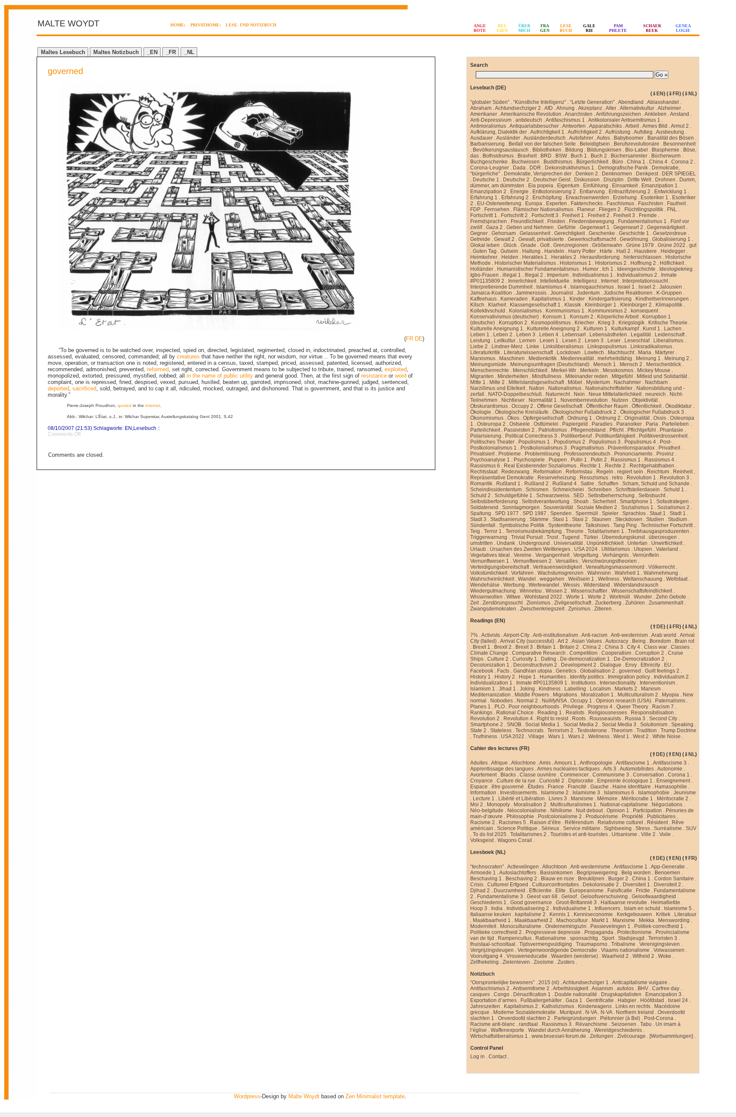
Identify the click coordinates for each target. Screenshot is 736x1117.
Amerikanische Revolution (530, 114)
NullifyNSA (554, 701)
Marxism (651, 689)
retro (617, 478)
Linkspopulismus (607, 346)
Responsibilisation (652, 713)
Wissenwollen (486, 597)
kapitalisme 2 (530, 914)
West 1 (621, 736)
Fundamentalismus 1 (642, 221)
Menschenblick (663, 364)
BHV (643, 988)
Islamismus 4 (551, 287)
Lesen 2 (571, 341)
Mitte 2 (497, 382)
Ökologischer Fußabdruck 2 (584, 412)
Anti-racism (594, 635)
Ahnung (565, 108)
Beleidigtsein (595, 144)
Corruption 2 (649, 653)
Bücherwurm (666, 156)
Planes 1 (480, 707)
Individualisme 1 (572, 908)
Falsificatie (619, 891)
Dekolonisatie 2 (601, 885)
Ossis (659, 418)
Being (639, 641)
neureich (655, 394)
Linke (532, 346)
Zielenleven (516, 962)
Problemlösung (542, 454)
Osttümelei (546, 424)
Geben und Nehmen (530, 227)
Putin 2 (599, 460)
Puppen (558, 460)
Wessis (571, 585)
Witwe (513, 597)
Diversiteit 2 (667, 885)
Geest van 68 (542, 896)
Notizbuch (482, 974)
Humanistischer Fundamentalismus (538, 269)
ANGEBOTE (480, 28)
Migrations (565, 695)
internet (152, 405)
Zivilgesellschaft (572, 603)
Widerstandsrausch (636, 585)
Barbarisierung (487, 144)
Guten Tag (485, 251)
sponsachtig (584, 938)
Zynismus (579, 609)
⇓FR (673, 94)
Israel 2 (647, 287)
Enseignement (673, 781)
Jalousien (670, 287)
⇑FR (689, 858)
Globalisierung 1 (671, 239)
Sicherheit (604, 501)
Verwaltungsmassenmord (615, 567)
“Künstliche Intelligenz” (539, 102)
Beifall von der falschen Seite (542, 144)
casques (480, 994)
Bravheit (527, 156)
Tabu (646, 1024)
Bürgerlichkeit (592, 162)
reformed (158, 369)
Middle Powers (532, 695)
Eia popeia (540, 186)
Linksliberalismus (563, 346)
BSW (561, 156)
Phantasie (671, 430)
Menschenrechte (489, 370)
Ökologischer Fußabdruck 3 (652, 412)
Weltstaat (676, 579)
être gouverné (508, 787)
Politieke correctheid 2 (496, 932)
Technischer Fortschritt (667, 525)
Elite (560, 891)
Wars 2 (576, 736)
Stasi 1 (560, 519)
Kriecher (584, 323)
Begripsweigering (597, 873)
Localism (600, 689)
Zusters (566, 962)
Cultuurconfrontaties (555, 885)
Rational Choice (515, 713)
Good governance (531, 902)
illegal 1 (512, 275)
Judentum (588, 293)
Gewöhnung (634, 239)
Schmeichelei (568, 490)
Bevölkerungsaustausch (501, 150)
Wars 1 (556, 736)
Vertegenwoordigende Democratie (557, 950)
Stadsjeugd (631, 938)
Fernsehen (496, 209)
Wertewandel (544, 585)
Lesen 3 (594, 341)
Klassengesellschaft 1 (535, 305)
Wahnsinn (599, 573)
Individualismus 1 (592, 275)
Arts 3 (609, 769)
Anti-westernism (629, 635)
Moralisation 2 (530, 805)
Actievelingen (523, 867)
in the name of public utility (220, 375)
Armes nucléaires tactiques (568, 769)
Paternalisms (670, 701)
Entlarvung (592, 192)
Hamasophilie (671, 787)
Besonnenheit (679, 144)
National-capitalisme (624, 805)
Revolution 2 (485, 719)
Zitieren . (604, 609)
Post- (666, 442)
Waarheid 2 (615, 956)
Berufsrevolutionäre (636, 144)
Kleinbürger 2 (636, 305)
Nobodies (501, 701)
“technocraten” (487, 867)
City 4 (633, 647)
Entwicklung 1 (670, 192)
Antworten (574, 126)
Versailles (566, 561)
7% (474, 635)
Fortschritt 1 (483, 215)
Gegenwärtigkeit (666, 227)
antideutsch (528, 120)
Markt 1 (600, 920)
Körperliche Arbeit (617, 317)
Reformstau (579, 472)
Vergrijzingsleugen (492, 950)
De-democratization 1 (585, 659)
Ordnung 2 (608, 418)
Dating (548, 659)
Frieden (556, 221)
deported (58, 388)
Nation (536, 388)
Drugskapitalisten (621, 994)
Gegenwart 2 (628, 227)
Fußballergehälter (541, 1000)
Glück (510, 245)
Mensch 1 (604, 364)
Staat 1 (658, 513)
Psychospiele (529, 460)
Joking (527, 689)
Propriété (632, 816)
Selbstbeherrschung (611, 495)
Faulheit (676, 203)
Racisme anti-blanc (492, 1024)
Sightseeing (618, 828)
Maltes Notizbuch (116, 52)
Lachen (672, 329)
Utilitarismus (615, 549)
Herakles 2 (563, 257)
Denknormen (617, 174)
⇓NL (689, 94)
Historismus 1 (575, 263)
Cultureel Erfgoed (507, 885)
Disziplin (614, 180)
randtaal (528, 1024)
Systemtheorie (564, 525)
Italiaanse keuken (490, 914)
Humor (590, 269)
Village (536, 736)
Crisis (476, 885)
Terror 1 (493, 531)
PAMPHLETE (618, 28)
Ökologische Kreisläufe (522, 412)
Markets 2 (626, 689)
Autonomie (669, 769)
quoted (125, 405)
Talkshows (597, 525)
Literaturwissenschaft (528, 352)
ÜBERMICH (524, 28)
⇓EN (658, 94)
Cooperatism (616, 653)
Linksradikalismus (651, 346)
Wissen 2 (556, 591)
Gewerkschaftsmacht (592, 239)
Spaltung (480, 513)
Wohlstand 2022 (543, 597)
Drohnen (665, 180)
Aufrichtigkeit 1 (547, 132)
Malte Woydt (303, 1096)
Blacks (508, 775)
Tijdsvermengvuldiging (545, 944)
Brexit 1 (481, 647)
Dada (519, 168)
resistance (374, 375)
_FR (171, 52)
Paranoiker (629, 424)
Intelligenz (585, 281)
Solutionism (653, 724)
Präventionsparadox (631, 448)
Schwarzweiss (552, 495)
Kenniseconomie (593, 914)
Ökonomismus (486, 418)
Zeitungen (601, 1036)
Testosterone (592, 730)
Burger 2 (618, 879)
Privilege (573, 707)
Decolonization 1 (489, 665)
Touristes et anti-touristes (579, 834)
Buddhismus (557, 162)
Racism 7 (663, 707)
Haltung (531, 251)
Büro (617, 162)
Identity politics (587, 677)
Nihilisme (561, 810)
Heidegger (673, 251)
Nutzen (620, 400)
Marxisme (582, 799)
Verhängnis (615, 555)
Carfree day (665, 988)
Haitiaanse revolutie (624, 902)
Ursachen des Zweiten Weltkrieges (530, 549)
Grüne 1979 (640, 245)
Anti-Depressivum (491, 120)
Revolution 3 (674, 478)
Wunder (643, 597)
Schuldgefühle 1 (513, 495)
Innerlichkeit (522, 281)
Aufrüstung (617, 132)
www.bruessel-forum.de (559, 1036)
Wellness (608, 579)
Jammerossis (531, 293)
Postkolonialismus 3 (543, 448)
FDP (475, 209)
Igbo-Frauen (484, 275)
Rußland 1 (508, 484)
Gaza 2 (494, 227)
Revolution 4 (518, 719)
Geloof (569, 896)
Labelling (575, 689)
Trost (552, 537)
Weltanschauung (642, 579)
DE (419, 338)
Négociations (667, 805)
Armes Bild (654, 126)
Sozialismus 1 (637, 507)
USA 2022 (512, 736)
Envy (631, 665)
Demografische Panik (623, 168)
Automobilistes (637, 769)
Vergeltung (585, 555)
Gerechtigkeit (569, 233)
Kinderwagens (595, 1006)
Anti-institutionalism (555, 635)
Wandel (527, 579)
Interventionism (657, 683)
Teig (475, 531)
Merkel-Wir (563, 370)
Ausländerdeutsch (544, 138)
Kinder (577, 299)
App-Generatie (668, 867)
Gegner (479, 233)
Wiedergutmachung (493, 591)
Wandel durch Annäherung (559, 1030)
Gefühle (567, 227)
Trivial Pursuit (527, 537)
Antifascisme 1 (633, 763)
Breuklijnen (591, 879)
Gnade (528, 245)
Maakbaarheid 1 (492, 920)
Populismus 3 (605, 442)
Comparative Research (539, 653)
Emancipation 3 (663, 994)
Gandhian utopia (532, 671)
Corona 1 (679, 775)
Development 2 (578, 665)
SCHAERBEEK (652, 28)
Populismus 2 (569, 442)
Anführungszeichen (618, 114)
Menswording (674, 920)
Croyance (481, 781)
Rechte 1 (590, 466)
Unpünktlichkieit (605, 543)
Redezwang (515, 472)
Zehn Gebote (671, 597)
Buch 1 (579, 156)
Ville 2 (648, 834)
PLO (499, 707)
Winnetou (531, 591)
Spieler (610, 513)
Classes (680, 647)
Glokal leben (485, 245)
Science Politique (517, 828)
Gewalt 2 (504, 239)
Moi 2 (476, 805)
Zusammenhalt (666, 603)
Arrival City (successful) (527, 641)
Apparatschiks (605, 126)
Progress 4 (599, 707)
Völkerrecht (661, 567)
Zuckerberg (608, 603)
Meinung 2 (676, 358)
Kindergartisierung (610, 299)
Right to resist (552, 719)
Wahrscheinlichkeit (492, 579)
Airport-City (516, 635)
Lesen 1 (549, 341)
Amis (545, 763)
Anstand (679, 114)
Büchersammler (629, 156)
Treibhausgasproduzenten (658, 531)
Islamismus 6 (619, 793)
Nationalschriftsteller (608, 388)
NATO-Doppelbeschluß (515, 394)
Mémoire (607, 799)
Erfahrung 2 (515, 197)
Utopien (643, 549)
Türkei (591, 537)
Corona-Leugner (489, 168)
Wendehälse (485, 585)
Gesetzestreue (670, 233)
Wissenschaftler (589, 591)
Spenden (561, 513)
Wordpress (247, 1096)
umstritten (481, 543)
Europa (533, 203)
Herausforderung (600, 257)
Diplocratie (580, 781)
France (556, 787)
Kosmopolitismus (551, 323)
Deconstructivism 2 (535, 665)
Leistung (480, 341)
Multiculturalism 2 (638, 695)
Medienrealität (577, 358)
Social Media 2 (581, 724)
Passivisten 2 (519, 430)
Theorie (575, 531)
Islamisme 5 (678, 908)
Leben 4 (548, 335)
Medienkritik (543, 358)
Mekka (646, 920)
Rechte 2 (615, 466)
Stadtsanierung (508, 519)
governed (65, 71)
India (497, 908)
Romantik (481, 484)
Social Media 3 (619, 724)
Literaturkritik (485, 352)
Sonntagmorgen (521, 507)
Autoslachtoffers (517, 873)
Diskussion (587, 180)
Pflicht (617, 430)
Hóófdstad (652, 1000)
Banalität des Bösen (670, 138)
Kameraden (514, 299)
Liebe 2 (479, 346)
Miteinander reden (586, 376)
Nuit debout (589, 810)
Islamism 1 (482, 689)
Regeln (604, 472)
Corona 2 (682, 162)
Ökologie (480, 412)
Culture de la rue (516, 781)
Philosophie (520, 816)
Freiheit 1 (573, 215)
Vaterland (667, 549)
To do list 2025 (489, 834)
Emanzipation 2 (488, 192)
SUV (691, 828)
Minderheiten (512, 376)
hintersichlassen (642, 257)
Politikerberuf (576, 436)
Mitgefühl (622, 376)
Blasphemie (665, 150)
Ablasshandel (663, 102)
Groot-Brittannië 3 (576, 902)
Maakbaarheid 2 (533, 920)
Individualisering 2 (527, 908)
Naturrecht (558, 394)
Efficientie (540, 891)
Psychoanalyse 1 (490, 460)
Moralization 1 (597, 695)
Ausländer (508, 138)
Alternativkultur (637, 108)
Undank (506, 543)
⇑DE (658, 627)
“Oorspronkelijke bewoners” (502, 982)
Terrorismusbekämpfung (534, 531)
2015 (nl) (548, 982)
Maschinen (512, 358)
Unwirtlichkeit (666, 543)
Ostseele (519, 424)
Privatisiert (482, 454)
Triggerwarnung (488, 537)
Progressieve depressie (553, 932)
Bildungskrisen (604, 150)
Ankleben (655, 114)
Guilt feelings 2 (662, 671)
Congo (501, 994)
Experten (556, 203)
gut (692, 245)
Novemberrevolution (584, 400)
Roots (579, 719)
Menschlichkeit (530, 370)
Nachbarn (656, 382)
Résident (657, 822)
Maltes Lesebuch (63, 52)
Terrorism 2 (560, 730)
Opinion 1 (618, 810)
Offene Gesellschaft (559, 406)
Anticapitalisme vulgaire (639, 982)
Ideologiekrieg (676, 269)
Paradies (602, 424)
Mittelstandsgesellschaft (536, 382)
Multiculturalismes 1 (573, 805)
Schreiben (600, 490)
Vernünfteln (645, 555)
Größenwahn (607, 245)
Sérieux (550, 828)
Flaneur (586, 209)
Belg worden (636, 873)
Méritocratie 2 (672, 799)
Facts (503, 671)
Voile (665, 834)
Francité (577, 787)
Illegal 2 (534, 275)
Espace (479, 787)
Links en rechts (632, 1006)
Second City (663, 719)
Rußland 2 (536, 484)
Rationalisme (550, 938)
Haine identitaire (631, 787)
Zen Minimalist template (375, 1096)
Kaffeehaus (483, 299)
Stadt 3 (478, 519)
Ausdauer (481, 138)
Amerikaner (483, 114)
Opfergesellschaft (543, 418)
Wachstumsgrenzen (561, 573)
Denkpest (647, 174)
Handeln (554, 251)
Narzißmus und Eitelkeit (497, 388)
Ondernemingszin (565, 926)
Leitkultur (504, 341)
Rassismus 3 (557, 1024)
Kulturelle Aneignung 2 (553, 329)
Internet (609, 281)
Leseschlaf (637, 341)
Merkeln (589, 370)
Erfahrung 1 (483, 197)
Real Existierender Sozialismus (540, 466)
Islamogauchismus (592, 287)
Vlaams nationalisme (625, 950)
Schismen (537, 490)
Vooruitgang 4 (486, 956)
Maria (644, 352)
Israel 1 (626, 287)
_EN (152, 52)
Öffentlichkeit (646, 406)
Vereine (523, 555)
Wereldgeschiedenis (618, 1030)
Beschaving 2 (521, 879)
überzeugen (663, 537)
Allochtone (523, 763)
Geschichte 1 (634, 233)
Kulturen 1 (595, 329)
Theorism (621, 730)
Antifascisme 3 (670, 763)
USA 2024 (586, 549)
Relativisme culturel (620, 822)
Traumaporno (591, 944)
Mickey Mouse (653, 370)
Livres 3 (558, 799)
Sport (608, 938)
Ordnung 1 (579, 418)
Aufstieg (643, 132)
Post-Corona (658, 1018)
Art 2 (563, 641)
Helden (509, 257)
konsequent (644, 311)
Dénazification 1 (532, 994)
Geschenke (602, 233)
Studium (677, 519)
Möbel (575, 382)
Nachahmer (627, 382)
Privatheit (669, 448)
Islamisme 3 (586, 793)
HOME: (177, 25)
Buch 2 (599, 156)
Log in (477, 1057)
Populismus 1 (534, 442)
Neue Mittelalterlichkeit (615, 394)
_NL (189, 52)
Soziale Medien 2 (597, 507)
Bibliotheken (546, 150)
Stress (642, 828)
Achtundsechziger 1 (586, 982)
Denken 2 (586, 174)
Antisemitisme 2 (531, 988)
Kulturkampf (625, 329)
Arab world (663, 635)
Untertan (637, 543)
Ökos (513, 418)
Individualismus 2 (637, 275)
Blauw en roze (557, 879)
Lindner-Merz (507, 346)
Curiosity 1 (524, 659)
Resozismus (594, 478)
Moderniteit (483, 926)
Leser (614, 341)
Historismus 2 (611, 263)
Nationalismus (564, 388)
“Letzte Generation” (592, 102)
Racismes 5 (512, 822)
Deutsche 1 (486, 180)
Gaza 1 (574, 1000)
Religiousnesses (607, 713)
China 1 (636, 162)
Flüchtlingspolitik (643, 209)
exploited (396, 369)
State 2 (478, 730)
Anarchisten (578, 114)
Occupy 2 (522, 406)
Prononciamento (633, 454)
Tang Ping (625, 525)
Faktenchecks (587, 203)
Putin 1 (579, 460)
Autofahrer (581, 138)
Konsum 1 (554, 317)
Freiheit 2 (599, 215)
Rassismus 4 (659, 460)
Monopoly (498, 805)
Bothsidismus (498, 156)
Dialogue (610, 665)
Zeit (474, 603)
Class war (655, 647)
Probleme (509, 454)
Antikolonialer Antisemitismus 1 (624, 120)
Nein (579, 394)
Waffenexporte (507, 1030)
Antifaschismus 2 (489, 988)
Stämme (539, 519)
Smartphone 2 (486, 724)
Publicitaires (661, 816)
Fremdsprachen (488, 221)
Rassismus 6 (485, 466)
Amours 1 (565, 763)
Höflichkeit (672, 263)
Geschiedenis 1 (488, 902)
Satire (587, 484)
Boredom (660, 641)
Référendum (579, 822)
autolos (625, 988)
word (400, 375)
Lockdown (569, 352)
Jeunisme (684, 793)
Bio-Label (636, 150)
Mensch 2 (631, 364)
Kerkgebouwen (634, 914)
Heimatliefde (665, 902)
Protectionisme (634, 932)
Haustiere (645, 251)
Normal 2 (527, 701)
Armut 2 (680, 126)
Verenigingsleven (659, 944)
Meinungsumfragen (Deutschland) (549, 364)
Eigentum (568, 186)
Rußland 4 (564, 484)
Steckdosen (628, 519)
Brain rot (684, 641)
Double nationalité (576, 994)
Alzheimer (669, 108)
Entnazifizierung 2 (629, 192)
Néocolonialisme (526, 810)
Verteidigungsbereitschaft (499, 567)
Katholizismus (558, 1006)
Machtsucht (621, 352)
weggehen (552, 579)
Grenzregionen (570, 245)
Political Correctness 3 (531, 436)
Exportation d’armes (493, 1000)
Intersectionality (618, 683)
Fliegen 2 (610, 209)
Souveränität (558, 507)
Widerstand (597, 585)
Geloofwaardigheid (654, 896)
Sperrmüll (586, 513)
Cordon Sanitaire (674, 879)
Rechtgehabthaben (652, 466)
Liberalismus (668, 341)
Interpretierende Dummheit (501, 287)
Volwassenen (668, 950)
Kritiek (663, 914)
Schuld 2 (480, 495)
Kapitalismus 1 (549, 299)
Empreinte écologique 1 (625, 781)
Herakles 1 (534, 257)
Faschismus (620, 203)
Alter (611, 108)
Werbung (514, 585)
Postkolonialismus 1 (493, 448)
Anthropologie (596, 763)
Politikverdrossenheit (663, 436)
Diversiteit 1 (636, 885)
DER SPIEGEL (679, 174)
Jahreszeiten (485, 1006)
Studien (655, 519)
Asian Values (587, 641)
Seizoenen (623, 1024)
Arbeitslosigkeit (570, 988)
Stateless (501, 730)
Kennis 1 (559, 914)
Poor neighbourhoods (534, 707)
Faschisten (650, 203)
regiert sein (630, 472)
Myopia (670, 695)
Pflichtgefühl (641, 430)
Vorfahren (522, 573)
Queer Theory (632, 707)
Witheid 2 (643, 956)
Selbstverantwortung (545, 501)
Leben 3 (525, 335)
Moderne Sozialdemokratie (524, 1012)
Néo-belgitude (486, 810)
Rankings (481, 713)
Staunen (601, 519)
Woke (664, 956)
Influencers (607, 908)
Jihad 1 (507, 689)
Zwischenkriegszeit (542, 609)
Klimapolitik (669, 305)
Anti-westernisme (590, 867)
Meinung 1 (648, 358)
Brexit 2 (503, 647)
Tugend (571, 537)
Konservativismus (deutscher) (504, 317)
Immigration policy (629, 677)
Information (483, 793)
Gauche (599, 787)
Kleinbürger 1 (600, 305)
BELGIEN (502, 28)
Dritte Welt (639, 180)
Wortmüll (620, 597)
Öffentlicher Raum (607, 406)
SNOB (514, 724)
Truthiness (485, 736)
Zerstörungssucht (503, 603)
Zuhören (635, 603)
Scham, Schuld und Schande (656, 484)
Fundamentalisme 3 (500, 896)
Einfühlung (595, 186)
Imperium (558, 275)
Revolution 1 (641, 478)
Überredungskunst (623, 537)
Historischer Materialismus (525, 263)
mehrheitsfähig (615, 358)
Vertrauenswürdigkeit (557, 567)
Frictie (643, 891)
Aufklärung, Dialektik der (498, 132)
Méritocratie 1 (637, 799)
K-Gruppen (669, 293)
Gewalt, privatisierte (541, 239)
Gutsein (509, 251)
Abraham (481, 108)
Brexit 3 (524, 647)
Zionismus (538, 603)
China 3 (614, 647)
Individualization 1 (491, 683)
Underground (534, 543)
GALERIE (589, 28)
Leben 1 (479, 335)
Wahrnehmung (661, 573)
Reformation (547, 472)
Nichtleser (513, 400)
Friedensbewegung (591, 221)
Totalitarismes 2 (528, 834)
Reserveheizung (557, 478)
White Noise (667, 736)
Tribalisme (623, 944)
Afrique (499, 763)
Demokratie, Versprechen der (538, 174)
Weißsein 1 (581, 579)
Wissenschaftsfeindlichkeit (641, 591)
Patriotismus (552, 430)
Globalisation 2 (597, 671)
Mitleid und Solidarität (662, 376)
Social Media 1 (542, 724)
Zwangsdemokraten (493, 609)
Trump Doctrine (678, 730)
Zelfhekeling (484, 962)
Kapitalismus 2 (521, 1006)
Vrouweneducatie (526, 956)
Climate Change (489, 653)
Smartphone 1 (636, 501)
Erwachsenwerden (587, 197)
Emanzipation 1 (659, 186)
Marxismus (482, 358)
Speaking (682, 724)
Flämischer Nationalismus (543, 209)
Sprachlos (634, 513)
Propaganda (598, 932)
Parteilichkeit (485, 430)
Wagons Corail (514, 840)
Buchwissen (526, 162)
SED (578, 495)
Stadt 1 (678, 513)
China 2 (592, 647)
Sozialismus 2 (673, 507)
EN (128, 428)
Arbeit (632, 126)
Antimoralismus (488, 126)
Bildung (574, 150)
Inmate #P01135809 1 (541, 683)
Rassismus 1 (626, 460)
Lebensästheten (608, 335)
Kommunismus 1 (565, 311)
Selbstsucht (651, 495)
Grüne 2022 (671, 245)
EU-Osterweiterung (499, 203)
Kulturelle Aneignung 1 (496, 329)
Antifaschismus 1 (565, 120)
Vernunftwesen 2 (532, 561)
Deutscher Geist (551, 180)
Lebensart (574, 335)
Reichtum (658, 472)
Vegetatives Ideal (490, 555)
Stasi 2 (580, 519)
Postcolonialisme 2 (560, 816)
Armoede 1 (483, 873)
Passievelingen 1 (610, 926)
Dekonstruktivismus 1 (569, 168)
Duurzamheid (509, 891)
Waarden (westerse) (574, 956)
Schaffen (608, 484)
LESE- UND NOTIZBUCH (251, 25)
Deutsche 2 (516, 180)
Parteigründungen (575, 1018)
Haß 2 (623, 251)
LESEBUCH (566, 28)
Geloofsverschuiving (604, 896)
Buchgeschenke (489, 162)
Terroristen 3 (662, 938)
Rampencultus (515, 938)
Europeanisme (586, 891)
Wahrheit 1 (627, 573)
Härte (606, 251)
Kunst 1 (651, 329)
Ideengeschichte (636, 269)
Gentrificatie (600, 1000)
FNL (672, 209)
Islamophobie (654, 793)
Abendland (631, 102)
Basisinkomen (556, 873)
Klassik (572, 305)
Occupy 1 (581, 701)
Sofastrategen (672, 501)
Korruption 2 (513, 323)
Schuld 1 (674, 490)
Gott (544, 245)
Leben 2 (502, 335)
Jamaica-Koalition (491, 293)
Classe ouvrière (538, 775)
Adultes (479, 763)
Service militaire (581, 828)
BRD (546, 156)
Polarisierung (485, 436)
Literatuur (685, 914)
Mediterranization (490, 695)
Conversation (648, 775)
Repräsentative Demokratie (502, 478)
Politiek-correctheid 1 (658, 926)
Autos (603, 138)
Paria (652, 424)
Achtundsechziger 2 (518, 108)
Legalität (641, 335)
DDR (535, 168)
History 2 (504, 677)
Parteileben (675, 424)
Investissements (518, 793)
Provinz (665, 454)
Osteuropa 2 (491, 424)
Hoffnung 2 (643, 263)
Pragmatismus (587, 448)
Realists (575, 713)
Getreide (480, 239)
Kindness (550, 689)
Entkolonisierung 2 (554, 192)
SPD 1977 (507, 513)
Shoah (581, 501)
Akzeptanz (590, 108)
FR (409, 338)
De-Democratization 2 (639, 659)
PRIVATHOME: (205, 25)
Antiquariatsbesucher (534, 126)
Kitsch (477, 305)
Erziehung (625, 197)
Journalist (561, 293)
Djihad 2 (480, 891)
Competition (583, 653)
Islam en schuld (642, 908)
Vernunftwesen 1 (489, 561)
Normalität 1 (543, 400)
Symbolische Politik (521, 525)
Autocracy (616, 641)
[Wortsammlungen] (671, 1036)
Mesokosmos (618, 370)
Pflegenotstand (588, 430)
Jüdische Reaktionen (628, 293)
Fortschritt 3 (545, 215)
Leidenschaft (669, 335)
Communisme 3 (610, 775)
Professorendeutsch (587, 454)
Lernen (527, 341)
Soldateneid (484, 507)
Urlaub (478, 549)
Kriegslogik (631, 323)
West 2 (641, 736)
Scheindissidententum (496, 490)
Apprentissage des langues (502, 769)
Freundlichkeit (527, 221)
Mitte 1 (478, 382)
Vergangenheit (552, 555)
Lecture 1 (483, 799)
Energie (519, 192)
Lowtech (594, 352)
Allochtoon (554, 867)
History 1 (480, 677)
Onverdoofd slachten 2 (524, 1018)
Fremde (648, 215)
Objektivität (645, 400)
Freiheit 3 (624, 215)
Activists (490, 635)
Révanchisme (591, 1024)
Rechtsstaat (483, 472)
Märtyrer (664, 352)
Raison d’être (545, 822)
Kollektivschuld (487, 311)
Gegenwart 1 (595, 227)
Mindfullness (546, 376)
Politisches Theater (492, 442)
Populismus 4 (640, 442)
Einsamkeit (625, 186)
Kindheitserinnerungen (662, 299)
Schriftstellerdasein (637, 490)
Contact (497, 1057)
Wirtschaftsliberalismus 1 (499, 1036)
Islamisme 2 (555, 793)
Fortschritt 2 (514, 215)
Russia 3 (635, 719)
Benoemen (667, 873)
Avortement (483, 775)
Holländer (481, 269)
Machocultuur (572, 920)
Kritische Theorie (667, 323)
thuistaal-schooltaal (492, 944)
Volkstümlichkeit (488, 573)
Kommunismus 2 (607, 311)
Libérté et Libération (521, 799)
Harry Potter (582, 251)
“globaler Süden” (489, 102)
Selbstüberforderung (494, 501)
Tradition (646, 730)
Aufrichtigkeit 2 (585, 132)
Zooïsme (544, 962)
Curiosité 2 (551, 781)
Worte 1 (575, 597)
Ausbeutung (670, 132)
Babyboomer (629, 138)
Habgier (627, 1000)
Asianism (602, 988)
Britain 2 (569, 647)
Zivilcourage (631, 1036)
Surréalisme (668, 828)
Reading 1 (550, 713)
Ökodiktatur (678, 406)
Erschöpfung (547, 197)
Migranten (482, 376)
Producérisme (602, 816)
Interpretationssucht (645, 281)
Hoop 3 (478, 908)
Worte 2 (597, 597)
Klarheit (497, 305)
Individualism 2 (671, 677)
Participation (647, 810)
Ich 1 (607, 269)
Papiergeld (575, 424)
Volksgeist (482, 840)
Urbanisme (624, 834)
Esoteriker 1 (654, 197)
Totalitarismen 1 (605, 531)
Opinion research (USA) (623, 701)
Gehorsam (504, 233)
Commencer (574, 775)
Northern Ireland (635, 1012)
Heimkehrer (483, 257)
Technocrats (529, 730)
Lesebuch (144, 428)
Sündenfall (482, 525)
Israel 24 (678, 1000)
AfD (548, 108)
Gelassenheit (535, 233)
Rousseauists (605, 719)
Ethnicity (650, 665)
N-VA (591, 1012)
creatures (188, 356)
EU (667, 665)
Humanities (553, 677)
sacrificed (84, 388)
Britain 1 (546, 647)
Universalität (568, 543)
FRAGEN (544, 28)
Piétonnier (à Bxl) (620, 1018)
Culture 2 (498, 659)
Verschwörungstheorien (609, 561)
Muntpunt (570, 1012)
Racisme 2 (482, 822)
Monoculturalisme (520, 926)
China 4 (658, 162)
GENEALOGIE (683, 28)
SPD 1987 (534, 513)
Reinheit (683, 472)
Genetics (566, 671)
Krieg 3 (606, 323)
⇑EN (673, 754)
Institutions (583, 683)
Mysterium (598, 382)
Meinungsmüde (488, 364)
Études (536, 787)
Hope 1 (527, 677)
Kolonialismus (525, 311)
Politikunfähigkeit (615, 436)
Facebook (481, 671)
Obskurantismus (489, 406)
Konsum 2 (581, 317)
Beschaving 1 (486, 879)
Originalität (637, 418)
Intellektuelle (554, 281)
